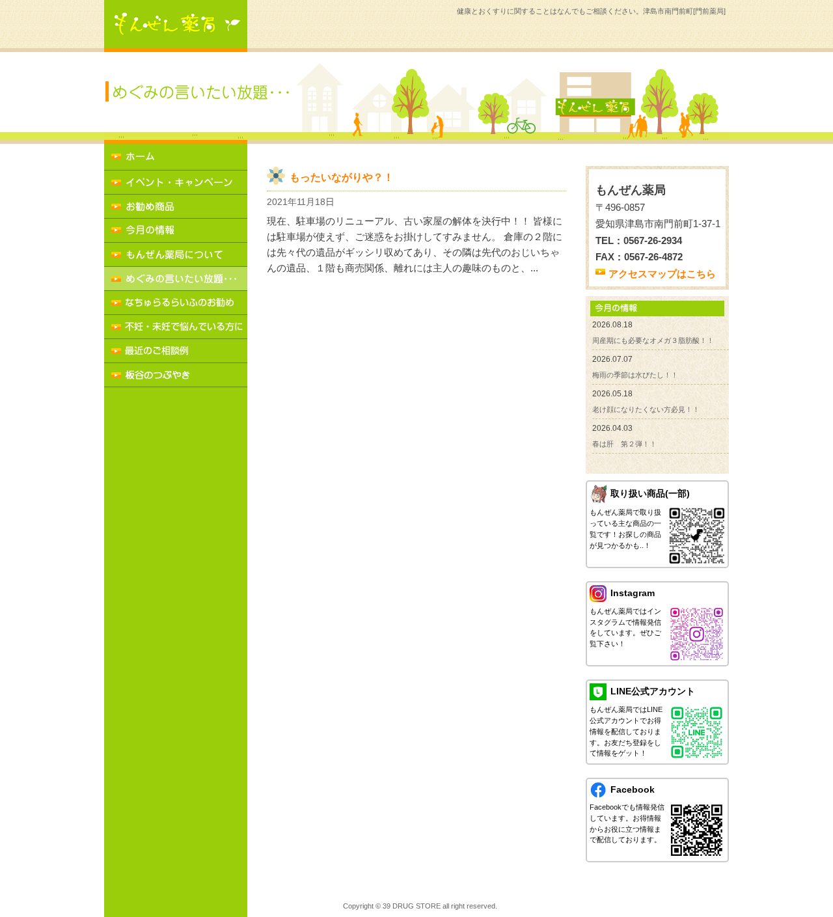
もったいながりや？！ (342, 177)
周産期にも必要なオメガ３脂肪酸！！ (653, 340)
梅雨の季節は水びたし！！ (635, 375)
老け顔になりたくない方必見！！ (646, 409)
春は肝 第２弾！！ (624, 444)
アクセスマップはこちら (662, 273)
